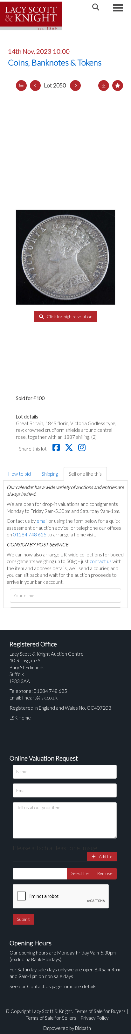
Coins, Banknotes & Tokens (54, 62)
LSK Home (20, 717)
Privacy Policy (94, 1018)
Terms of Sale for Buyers (100, 1011)
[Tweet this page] (70, 449)
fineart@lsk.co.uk (40, 697)
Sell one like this (85, 474)
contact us (101, 561)
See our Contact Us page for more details (53, 986)
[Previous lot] (35, 85)
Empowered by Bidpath (67, 1028)
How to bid (19, 474)
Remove (105, 873)
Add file (105, 856)
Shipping (50, 474)
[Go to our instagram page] (83, 449)
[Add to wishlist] (117, 85)
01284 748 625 (29, 534)
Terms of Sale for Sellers (51, 1018)
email (42, 521)
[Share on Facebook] (57, 449)
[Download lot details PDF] (103, 85)
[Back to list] (21, 85)
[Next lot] (75, 85)
